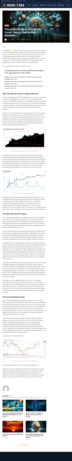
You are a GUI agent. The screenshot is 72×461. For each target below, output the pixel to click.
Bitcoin (6, 25)
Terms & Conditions (6, 1)
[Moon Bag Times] (13, 5)
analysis (12, 50)
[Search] (69, 5)
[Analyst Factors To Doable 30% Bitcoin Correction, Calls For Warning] (36, 405)
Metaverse (35, 5)
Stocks (49, 5)
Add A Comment (24, 444)
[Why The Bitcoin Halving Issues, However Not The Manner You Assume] (36, 426)
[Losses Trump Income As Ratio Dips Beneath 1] (12, 426)
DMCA (24, 1)
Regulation (43, 5)
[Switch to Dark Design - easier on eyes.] (67, 5)
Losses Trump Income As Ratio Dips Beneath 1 (12, 435)
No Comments (21, 39)
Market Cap (60, 5)
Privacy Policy (19, 1)
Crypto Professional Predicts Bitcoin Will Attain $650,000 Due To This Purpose (12, 414)
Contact (13, 1)
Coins (28, 5)
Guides (54, 5)
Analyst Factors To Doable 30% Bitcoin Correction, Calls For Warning (35, 414)
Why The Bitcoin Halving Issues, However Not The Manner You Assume (35, 436)
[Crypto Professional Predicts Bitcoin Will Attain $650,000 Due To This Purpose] (12, 405)
